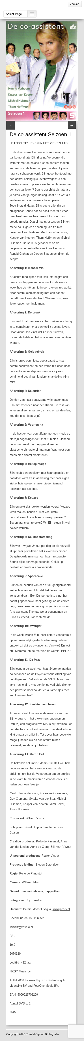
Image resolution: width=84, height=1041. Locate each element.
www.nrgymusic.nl (21, 927)
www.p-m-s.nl (61, 909)
